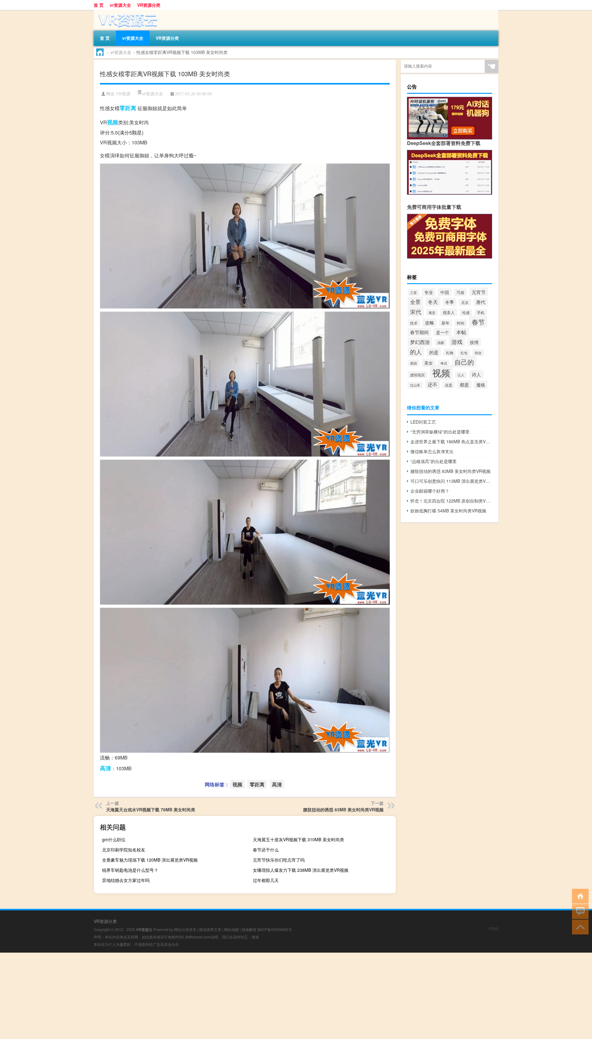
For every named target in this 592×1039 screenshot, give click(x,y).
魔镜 (480, 385)
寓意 (432, 312)
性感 (466, 312)
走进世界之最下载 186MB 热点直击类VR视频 (451, 441)
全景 (415, 301)
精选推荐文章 (210, 929)
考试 (443, 363)
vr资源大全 (120, 5)
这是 (448, 384)
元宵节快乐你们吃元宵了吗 (279, 860)
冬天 (433, 301)
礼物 (449, 352)
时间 (460, 322)
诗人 (476, 374)
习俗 (460, 292)
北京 (465, 302)
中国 (444, 292)
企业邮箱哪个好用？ (429, 491)
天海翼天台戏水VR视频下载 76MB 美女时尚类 (150, 809)
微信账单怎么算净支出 (432, 451)
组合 (478, 352)
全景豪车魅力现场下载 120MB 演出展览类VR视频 (150, 860)
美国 (413, 363)
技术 (413, 322)
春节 (478, 321)
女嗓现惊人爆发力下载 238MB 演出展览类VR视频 (300, 870)
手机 (480, 312)
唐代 (480, 302)
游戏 (456, 341)
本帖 (461, 332)
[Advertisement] (185, 996)
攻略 (429, 322)
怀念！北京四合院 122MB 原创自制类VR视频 (451, 501)
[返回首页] (579, 896)
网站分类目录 (185, 929)
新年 (446, 323)
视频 (112, 122)
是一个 (442, 332)
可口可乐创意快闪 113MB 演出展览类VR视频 (451, 481)
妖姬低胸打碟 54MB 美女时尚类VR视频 (448, 510)
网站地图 (231, 929)
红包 (464, 352)
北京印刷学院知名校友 (123, 850)
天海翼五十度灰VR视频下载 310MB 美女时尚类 (298, 839)
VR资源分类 (148, 5)
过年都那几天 (266, 880)
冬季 (449, 302)
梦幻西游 (420, 342)
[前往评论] (579, 911)
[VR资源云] (126, 12)
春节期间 (419, 332)
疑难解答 (249, 929)
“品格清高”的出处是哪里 (433, 461)
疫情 (474, 342)
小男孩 (492, 928)
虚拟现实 (417, 374)
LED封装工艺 (423, 422)
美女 (428, 363)
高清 (105, 768)
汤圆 (440, 342)
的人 (416, 352)
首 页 (99, 5)
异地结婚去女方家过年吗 (126, 880)
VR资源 (123, 94)
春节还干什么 (266, 850)
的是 (433, 352)
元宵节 (479, 291)
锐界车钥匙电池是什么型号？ (130, 870)
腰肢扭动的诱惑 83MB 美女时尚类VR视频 (343, 809)
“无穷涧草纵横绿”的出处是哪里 (440, 431)
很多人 (449, 312)
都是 (464, 384)
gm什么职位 (113, 839)
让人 (461, 375)
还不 (433, 384)
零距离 (128, 108)
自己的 (464, 361)
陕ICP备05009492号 (274, 929)
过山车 (415, 385)
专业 (428, 292)
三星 (413, 292)
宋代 (415, 312)
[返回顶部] (579, 926)
